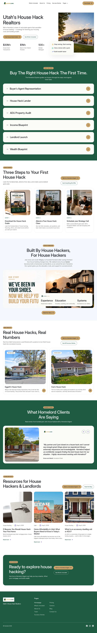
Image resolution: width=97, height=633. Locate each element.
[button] (65, 3)
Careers (52, 605)
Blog (50, 608)
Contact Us (53, 611)
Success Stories (56, 3)
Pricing (48, 3)
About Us (42, 3)
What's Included (33, 3)
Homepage (37, 602)
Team (36, 611)
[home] (8, 3)
